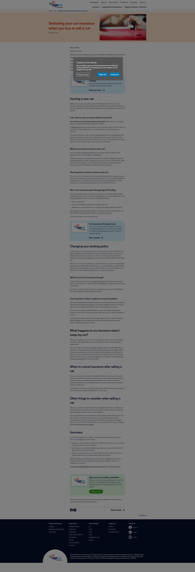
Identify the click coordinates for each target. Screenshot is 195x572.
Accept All (114, 74)
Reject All (102, 74)
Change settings (83, 74)
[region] (98, 68)
